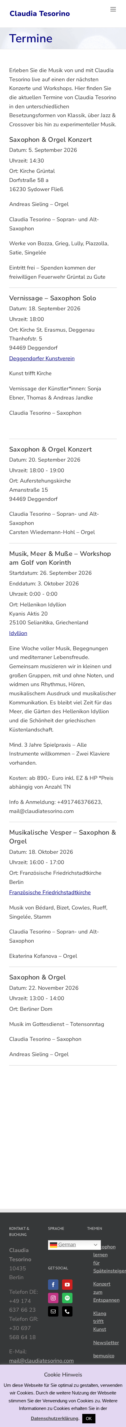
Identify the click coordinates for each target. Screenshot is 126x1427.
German (66, 1244)
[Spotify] (67, 1298)
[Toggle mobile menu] (113, 9)
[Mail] (53, 1311)
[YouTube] (67, 1284)
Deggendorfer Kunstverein (42, 358)
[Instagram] (53, 1298)
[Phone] (67, 1311)
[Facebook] (53, 1284)
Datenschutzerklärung (54, 1418)
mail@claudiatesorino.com (41, 1360)
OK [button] (89, 1418)
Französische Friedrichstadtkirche (50, 892)
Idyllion (18, 633)
